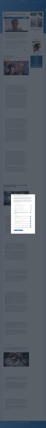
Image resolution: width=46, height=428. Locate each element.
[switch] (31, 205)
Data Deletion (18, 232)
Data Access (22, 232)
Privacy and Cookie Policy (26, 232)
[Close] (33, 195)
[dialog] (23, 214)
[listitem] (23, 204)
